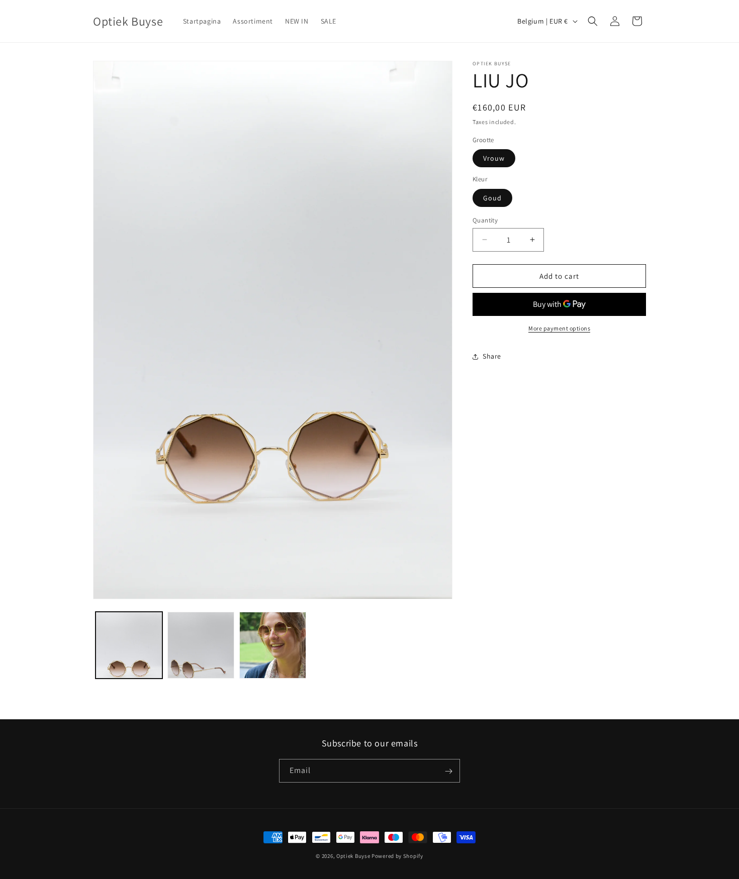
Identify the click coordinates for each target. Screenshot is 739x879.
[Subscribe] (448, 771)
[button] (593, 21)
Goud (492, 197)
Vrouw (494, 158)
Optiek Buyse (353, 855)
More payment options (559, 328)
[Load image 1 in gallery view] (129, 645)
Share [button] (492, 356)
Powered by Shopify (397, 855)
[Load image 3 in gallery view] (272, 645)
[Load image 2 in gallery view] (200, 645)
